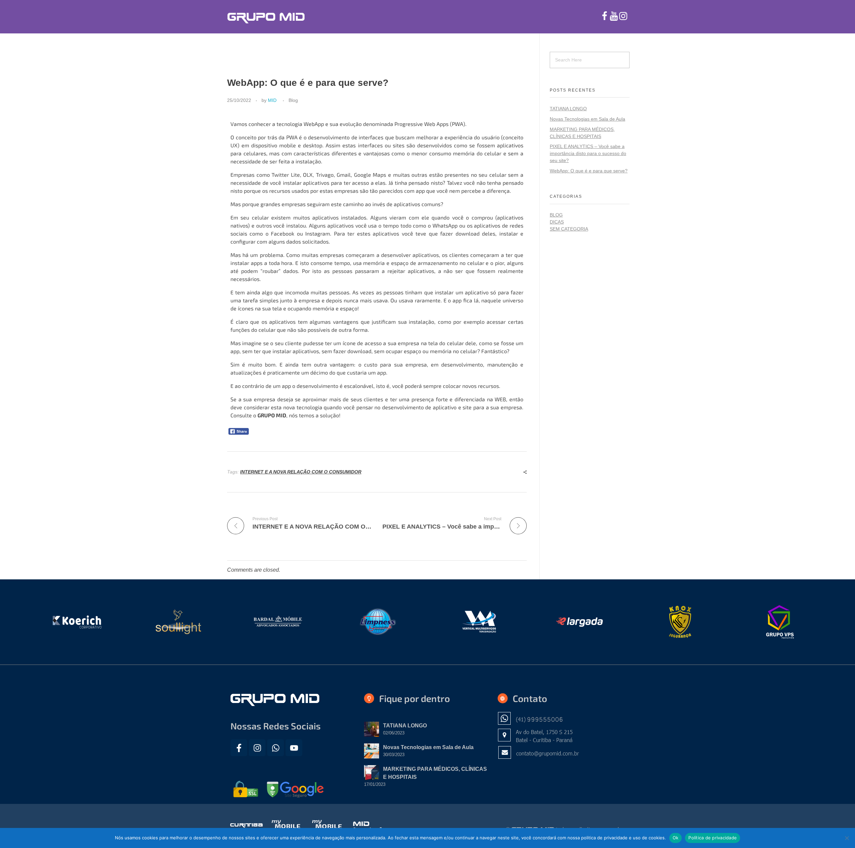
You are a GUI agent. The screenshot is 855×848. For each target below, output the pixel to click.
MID (272, 100)
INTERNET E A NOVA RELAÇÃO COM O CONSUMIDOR (300, 471)
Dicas (557, 222)
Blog (293, 100)
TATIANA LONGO (568, 108)
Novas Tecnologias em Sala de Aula (587, 119)
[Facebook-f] (238, 747)
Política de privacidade (712, 837)
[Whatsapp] (275, 747)
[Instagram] (257, 747)
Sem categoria (569, 229)
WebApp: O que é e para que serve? (589, 170)
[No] (846, 838)
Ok (676, 837)
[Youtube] (294, 747)
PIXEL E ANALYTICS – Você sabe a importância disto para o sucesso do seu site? (588, 153)
